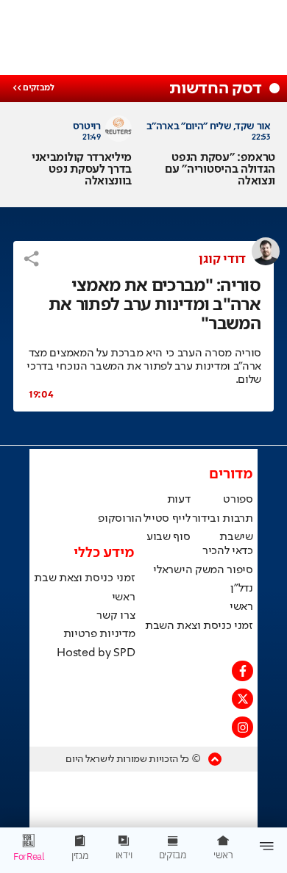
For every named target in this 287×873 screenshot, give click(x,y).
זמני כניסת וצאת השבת (199, 626)
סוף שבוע (168, 537)
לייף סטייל (167, 519)
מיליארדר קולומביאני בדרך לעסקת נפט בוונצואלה (82, 169)
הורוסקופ (119, 519)
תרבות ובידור (222, 519)
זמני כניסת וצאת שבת (84, 578)
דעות (179, 500)
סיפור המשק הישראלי (202, 570)
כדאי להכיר (227, 551)
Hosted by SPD (96, 653)
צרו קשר (115, 616)
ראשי (241, 607)
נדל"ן (241, 588)
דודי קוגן (222, 259)
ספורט (237, 500)
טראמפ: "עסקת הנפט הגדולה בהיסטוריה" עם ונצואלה (220, 169)
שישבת (235, 537)
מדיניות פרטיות (99, 634)
